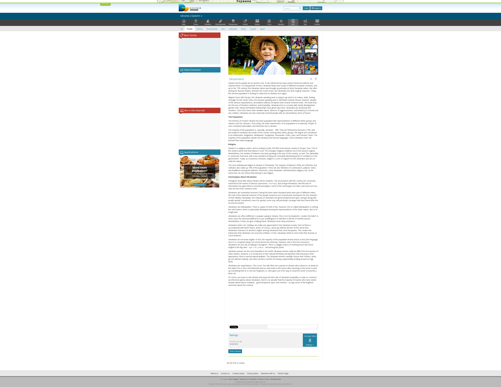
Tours (269, 24)
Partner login (283, 373)
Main (184, 24)
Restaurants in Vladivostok (248, 379)
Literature (233, 29)
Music (243, 29)
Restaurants (233, 24)
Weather (281, 24)
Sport (262, 29)
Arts (223, 29)
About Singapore (234, 379)
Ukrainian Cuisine (263, 379)
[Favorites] (312, 79)
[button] (233, 55)
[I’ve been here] (316, 79)
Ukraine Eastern (190, 15)
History (200, 29)
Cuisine (253, 29)
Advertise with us (268, 373)
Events (257, 24)
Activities (208, 24)
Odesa (260, 247)
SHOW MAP (105, 4)
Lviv (255, 247)
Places (195, 24)
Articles (317, 24)
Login (306, 8)
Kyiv (250, 247)
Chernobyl (272, 183)
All (182, 29)
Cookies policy (238, 373)
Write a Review (235, 351)
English (317, 8)
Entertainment (220, 24)
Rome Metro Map (275, 379)
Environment (212, 29)
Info (293, 24)
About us (214, 373)
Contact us (225, 373)
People (190, 29)
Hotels (245, 24)
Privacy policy (252, 373)
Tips (305, 24)
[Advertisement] (199, 88)
